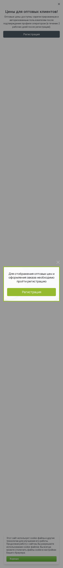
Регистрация (31, 292)
